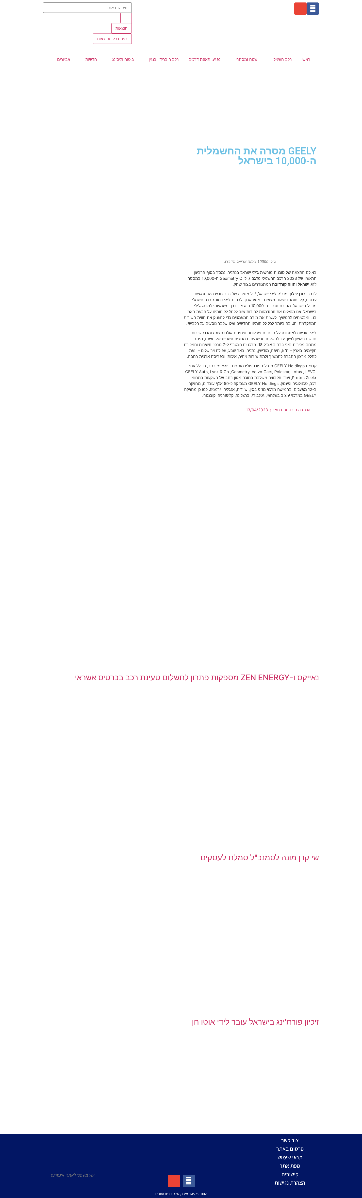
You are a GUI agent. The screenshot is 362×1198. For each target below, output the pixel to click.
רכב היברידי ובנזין (164, 59)
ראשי (306, 59)
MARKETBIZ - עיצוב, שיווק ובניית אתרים (181, 1194)
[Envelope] (300, 8)
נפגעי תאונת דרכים (204, 59)
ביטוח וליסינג (123, 59)
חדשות (91, 59)
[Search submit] (126, 18)
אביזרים (63, 59)
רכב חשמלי (282, 59)
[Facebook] (313, 8)
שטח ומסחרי (246, 59)
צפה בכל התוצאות (112, 38)
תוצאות (121, 28)
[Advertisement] (181, 104)
